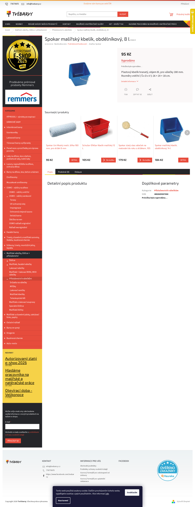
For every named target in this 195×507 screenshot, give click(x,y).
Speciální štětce (16, 306)
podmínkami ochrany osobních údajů (22, 433)
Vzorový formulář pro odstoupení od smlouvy (94, 474)
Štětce (12, 260)
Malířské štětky (16, 309)
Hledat (123, 14)
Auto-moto (12, 343)
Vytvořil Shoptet (183, 501)
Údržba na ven (15, 219)
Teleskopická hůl (17, 298)
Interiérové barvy (14, 127)
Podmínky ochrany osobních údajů (93, 469)
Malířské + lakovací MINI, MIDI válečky (23, 273)
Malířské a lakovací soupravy (22, 302)
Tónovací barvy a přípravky (19, 143)
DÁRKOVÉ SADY (14, 122)
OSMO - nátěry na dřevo (17, 187)
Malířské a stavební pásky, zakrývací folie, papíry (23, 316)
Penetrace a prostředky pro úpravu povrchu (22, 149)
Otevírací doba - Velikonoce (18, 392)
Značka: (95, 44)
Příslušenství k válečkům (20, 278)
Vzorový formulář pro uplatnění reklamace (92, 480)
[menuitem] (8, 24)
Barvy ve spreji (13, 327)
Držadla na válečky (18, 282)
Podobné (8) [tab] (63, 172)
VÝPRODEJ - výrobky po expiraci (21, 116)
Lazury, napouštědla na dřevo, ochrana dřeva (20, 165)
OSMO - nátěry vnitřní (19, 192)
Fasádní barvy (13, 232)
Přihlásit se (13, 441)
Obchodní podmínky (88, 466)
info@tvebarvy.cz (53, 466)
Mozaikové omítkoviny (17, 182)
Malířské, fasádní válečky (20, 264)
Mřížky (13, 286)
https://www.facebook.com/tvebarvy (60, 475)
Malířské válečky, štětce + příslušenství (18, 254)
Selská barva (15, 215)
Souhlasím (132, 492)
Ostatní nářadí (13, 322)
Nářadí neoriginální (18, 227)
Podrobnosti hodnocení (77, 44)
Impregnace (15, 207)
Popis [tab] (50, 172)
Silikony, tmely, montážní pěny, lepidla (21, 246)
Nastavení (63, 500)
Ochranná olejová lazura (21, 211)
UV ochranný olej (17, 203)
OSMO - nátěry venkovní (20, 196)
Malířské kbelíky (17, 294)
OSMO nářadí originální (19, 223)
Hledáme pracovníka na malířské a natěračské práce (19, 376)
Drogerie (11, 333)
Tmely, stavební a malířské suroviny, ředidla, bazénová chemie (23, 239)
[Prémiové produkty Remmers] (22, 97)
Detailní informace (128, 81)
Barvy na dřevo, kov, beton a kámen (23, 172)
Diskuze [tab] (78, 172)
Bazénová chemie (15, 338)
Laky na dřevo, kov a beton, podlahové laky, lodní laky (19, 157)
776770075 (50, 470)
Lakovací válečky (16, 268)
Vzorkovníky (12, 132)
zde (107, 493)
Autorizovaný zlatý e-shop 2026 (21, 360)
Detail (74, 160)
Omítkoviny (12, 177)
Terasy (13, 199)
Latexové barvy (13, 137)
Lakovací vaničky (17, 290)
